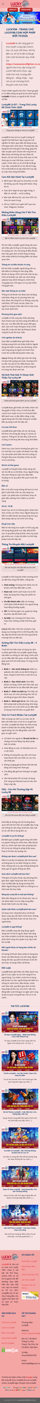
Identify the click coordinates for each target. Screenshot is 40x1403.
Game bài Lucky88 (9, 1338)
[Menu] (3, 4)
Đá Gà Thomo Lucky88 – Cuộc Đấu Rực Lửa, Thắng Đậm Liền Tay (20, 1113)
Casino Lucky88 (8, 1327)
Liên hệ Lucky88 (28, 1280)
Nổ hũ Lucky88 (8, 1343)
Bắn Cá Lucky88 (8, 1333)
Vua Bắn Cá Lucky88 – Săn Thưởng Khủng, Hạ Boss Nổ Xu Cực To (20, 1152)
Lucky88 (5, 1264)
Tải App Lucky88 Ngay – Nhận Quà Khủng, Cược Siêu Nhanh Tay (20, 1036)
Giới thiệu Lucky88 (29, 1261)
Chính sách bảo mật (30, 1274)
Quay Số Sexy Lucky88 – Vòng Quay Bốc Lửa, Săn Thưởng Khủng (20, 1190)
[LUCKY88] (20, 4)
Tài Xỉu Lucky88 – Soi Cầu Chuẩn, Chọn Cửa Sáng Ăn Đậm (20, 1074)
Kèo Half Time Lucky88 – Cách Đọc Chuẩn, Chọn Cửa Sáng (20, 1229)
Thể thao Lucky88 (9, 1322)
